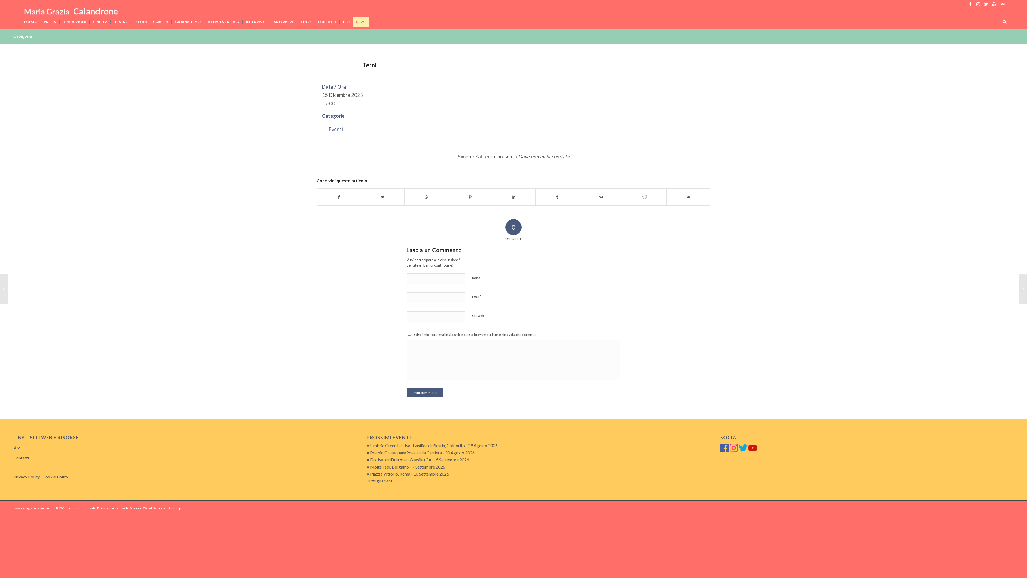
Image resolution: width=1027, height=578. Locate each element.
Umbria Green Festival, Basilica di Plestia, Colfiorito (417, 445)
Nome (477, 278)
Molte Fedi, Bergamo (389, 466)
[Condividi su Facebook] (339, 197)
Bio (16, 447)
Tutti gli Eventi (380, 480)
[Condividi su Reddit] (644, 197)
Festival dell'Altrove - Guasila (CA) (401, 459)
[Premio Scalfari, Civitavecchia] (4, 289)
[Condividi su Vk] (601, 197)
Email (476, 297)
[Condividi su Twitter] (382, 197)
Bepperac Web (139, 508)
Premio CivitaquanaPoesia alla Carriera (406, 452)
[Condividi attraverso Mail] (688, 197)
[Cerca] (1002, 22)
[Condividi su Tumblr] (557, 197)
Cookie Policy (55, 476)
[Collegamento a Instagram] (978, 4)
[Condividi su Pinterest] (470, 197)
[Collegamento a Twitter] (986, 4)
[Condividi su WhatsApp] (426, 197)
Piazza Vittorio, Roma (390, 473)
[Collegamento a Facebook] (970, 4)
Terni (369, 65)
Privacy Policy (26, 476)
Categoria (22, 36)
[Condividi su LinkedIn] (513, 197)
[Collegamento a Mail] (1002, 4)
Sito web (478, 315)
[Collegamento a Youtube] (994, 4)
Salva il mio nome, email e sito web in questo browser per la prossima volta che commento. (475, 334)
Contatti (21, 457)
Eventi (336, 129)
